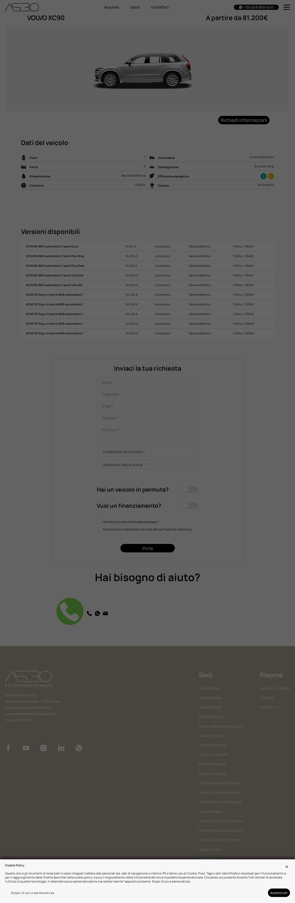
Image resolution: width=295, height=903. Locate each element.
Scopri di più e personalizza (32, 893)
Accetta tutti (279, 893)
